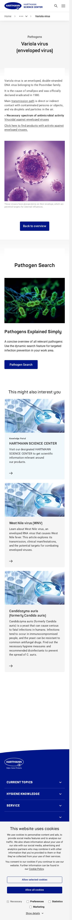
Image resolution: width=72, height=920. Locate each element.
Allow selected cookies (34, 879)
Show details (33, 913)
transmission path (22, 101)
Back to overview (34, 226)
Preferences (37, 901)
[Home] (23, 6)
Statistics (57, 901)
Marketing (38, 907)
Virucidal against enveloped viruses (26, 119)
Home (7, 16)
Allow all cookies (34, 890)
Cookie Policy (36, 869)
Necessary (16, 901)
